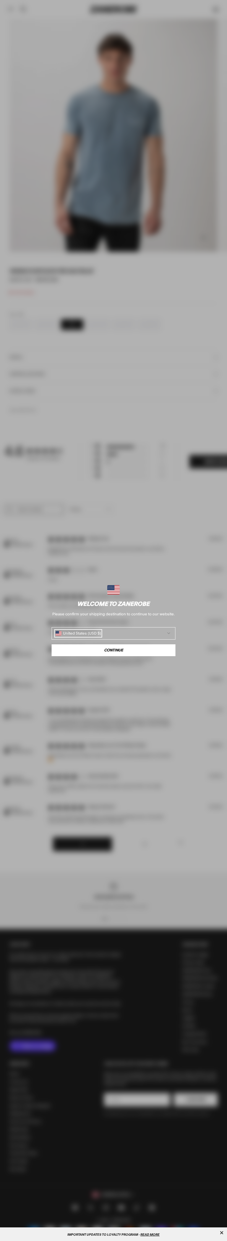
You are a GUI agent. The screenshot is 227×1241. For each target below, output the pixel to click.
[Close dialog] (222, 1233)
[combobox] (78, 633)
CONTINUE (113, 650)
